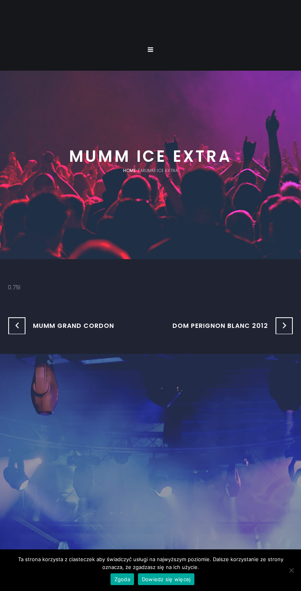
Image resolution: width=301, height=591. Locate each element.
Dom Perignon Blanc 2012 (220, 325)
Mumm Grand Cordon (73, 325)
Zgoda (122, 579)
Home (129, 170)
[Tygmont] (151, 453)
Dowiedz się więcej (166, 579)
